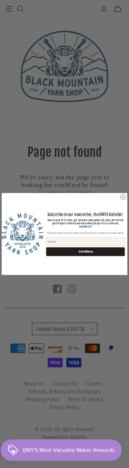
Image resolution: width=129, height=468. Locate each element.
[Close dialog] (123, 197)
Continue (85, 251)
